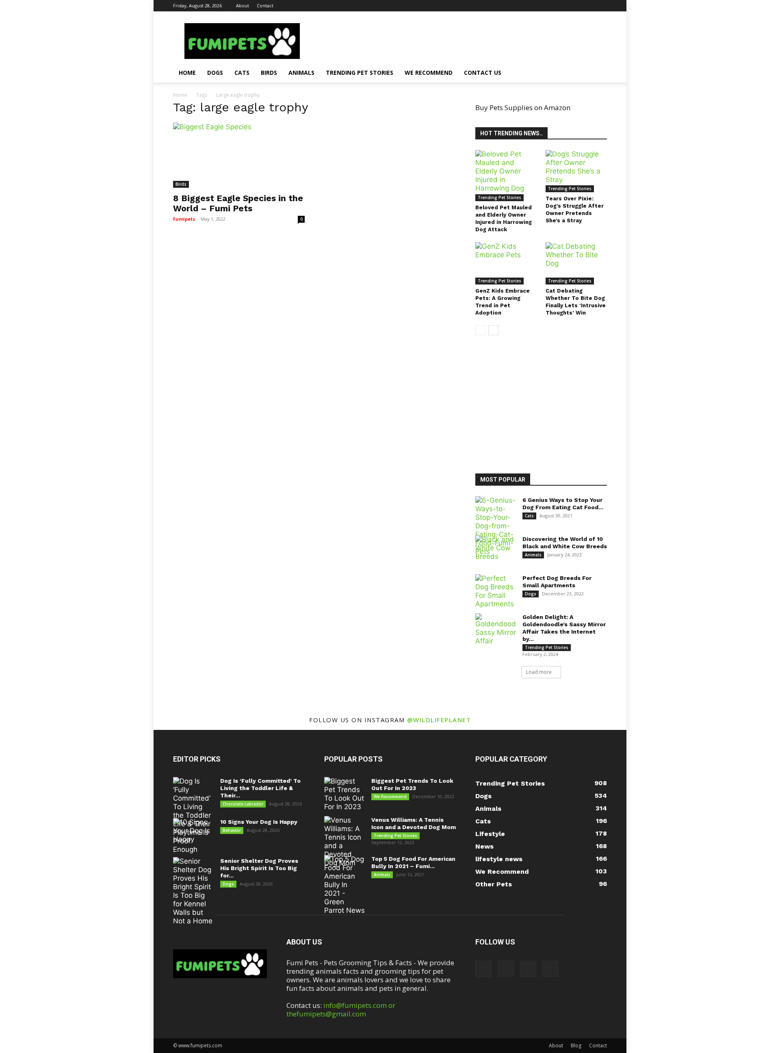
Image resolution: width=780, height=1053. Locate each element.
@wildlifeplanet (439, 720)
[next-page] (493, 330)
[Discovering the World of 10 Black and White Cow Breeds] (495, 549)
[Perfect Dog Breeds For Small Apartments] (495, 591)
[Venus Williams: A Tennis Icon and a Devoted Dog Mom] (344, 841)
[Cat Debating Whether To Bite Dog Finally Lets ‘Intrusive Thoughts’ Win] (576, 263)
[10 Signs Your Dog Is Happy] (193, 832)
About (242, 5)
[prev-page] (480, 330)
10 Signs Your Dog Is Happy (258, 822)
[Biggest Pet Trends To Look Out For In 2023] (344, 794)
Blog (576, 1045)
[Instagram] (574, 5)
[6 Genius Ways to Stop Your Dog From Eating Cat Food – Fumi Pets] (495, 526)
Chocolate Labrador (243, 804)
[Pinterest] (587, 5)
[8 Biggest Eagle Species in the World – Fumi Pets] (239, 155)
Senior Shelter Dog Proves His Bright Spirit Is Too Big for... (259, 868)
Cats (241, 72)
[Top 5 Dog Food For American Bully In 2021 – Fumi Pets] (344, 885)
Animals (301, 72)
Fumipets (184, 219)
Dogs (215, 72)
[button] (597, 73)
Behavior (232, 830)
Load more (539, 672)
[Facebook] (561, 5)
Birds (269, 72)
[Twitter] (601, 5)
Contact (265, 5)
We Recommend (429, 72)
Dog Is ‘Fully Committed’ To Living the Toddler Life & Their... (260, 788)
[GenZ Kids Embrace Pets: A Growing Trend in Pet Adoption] (506, 263)
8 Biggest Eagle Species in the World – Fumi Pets (238, 203)
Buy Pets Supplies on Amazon (522, 107)
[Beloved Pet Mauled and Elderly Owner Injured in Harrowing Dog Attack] (506, 175)
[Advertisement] (546, 405)
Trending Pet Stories (359, 72)
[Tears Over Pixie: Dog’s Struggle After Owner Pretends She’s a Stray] (576, 171)
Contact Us (482, 72)
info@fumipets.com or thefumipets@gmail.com (340, 1009)
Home (187, 72)
